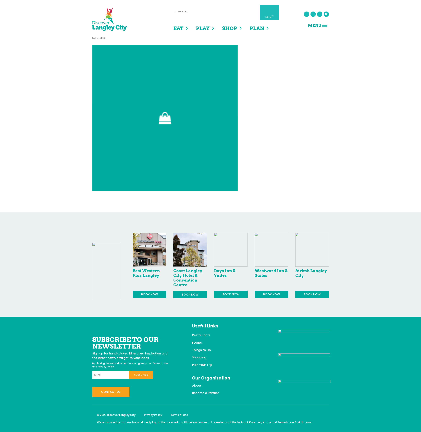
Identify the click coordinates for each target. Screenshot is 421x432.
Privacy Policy (106, 366)
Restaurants (201, 335)
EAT (178, 28)
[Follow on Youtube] (319, 14)
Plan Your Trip (202, 365)
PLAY (203, 28)
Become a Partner (205, 393)
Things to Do (201, 350)
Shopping (199, 357)
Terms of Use (160, 363)
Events (197, 342)
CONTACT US (111, 392)
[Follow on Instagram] (313, 14)
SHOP (229, 28)
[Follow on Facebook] (306, 14)
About (196, 385)
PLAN (257, 28)
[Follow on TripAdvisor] (326, 14)
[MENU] (324, 25)
